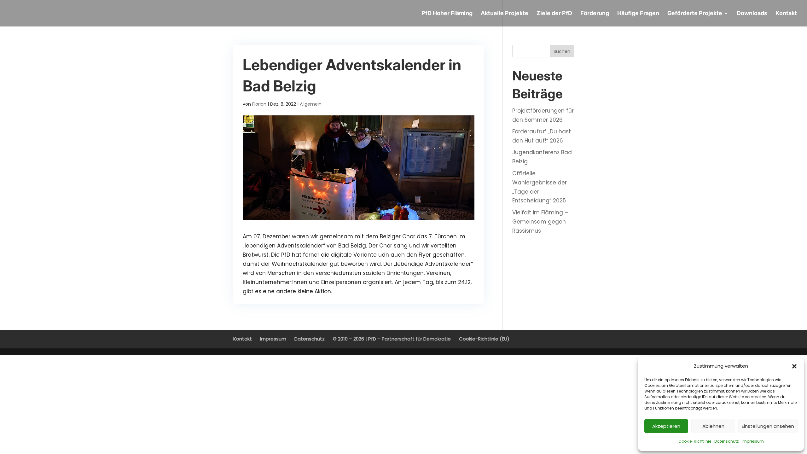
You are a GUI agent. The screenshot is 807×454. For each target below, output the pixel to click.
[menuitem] (447, 18)
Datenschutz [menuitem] (309, 338)
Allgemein (311, 104)
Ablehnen (713, 426)
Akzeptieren (666, 426)
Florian (259, 104)
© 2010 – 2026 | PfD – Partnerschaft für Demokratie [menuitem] (392, 338)
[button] (794, 366)
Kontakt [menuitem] (242, 338)
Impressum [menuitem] (273, 338)
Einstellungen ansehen (768, 426)
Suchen (562, 51)
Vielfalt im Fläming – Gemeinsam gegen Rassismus (540, 222)
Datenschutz (726, 441)
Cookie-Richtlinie (694, 441)
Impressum (753, 441)
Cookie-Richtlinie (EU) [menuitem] (484, 338)
